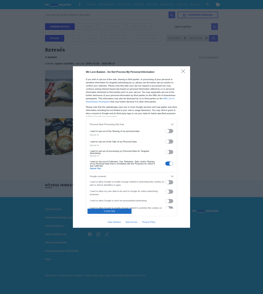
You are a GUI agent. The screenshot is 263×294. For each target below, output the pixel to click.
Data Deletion (114, 222)
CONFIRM (109, 211)
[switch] (169, 131)
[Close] (184, 72)
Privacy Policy (148, 222)
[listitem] (131, 124)
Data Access (131, 222)
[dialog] (131, 147)
